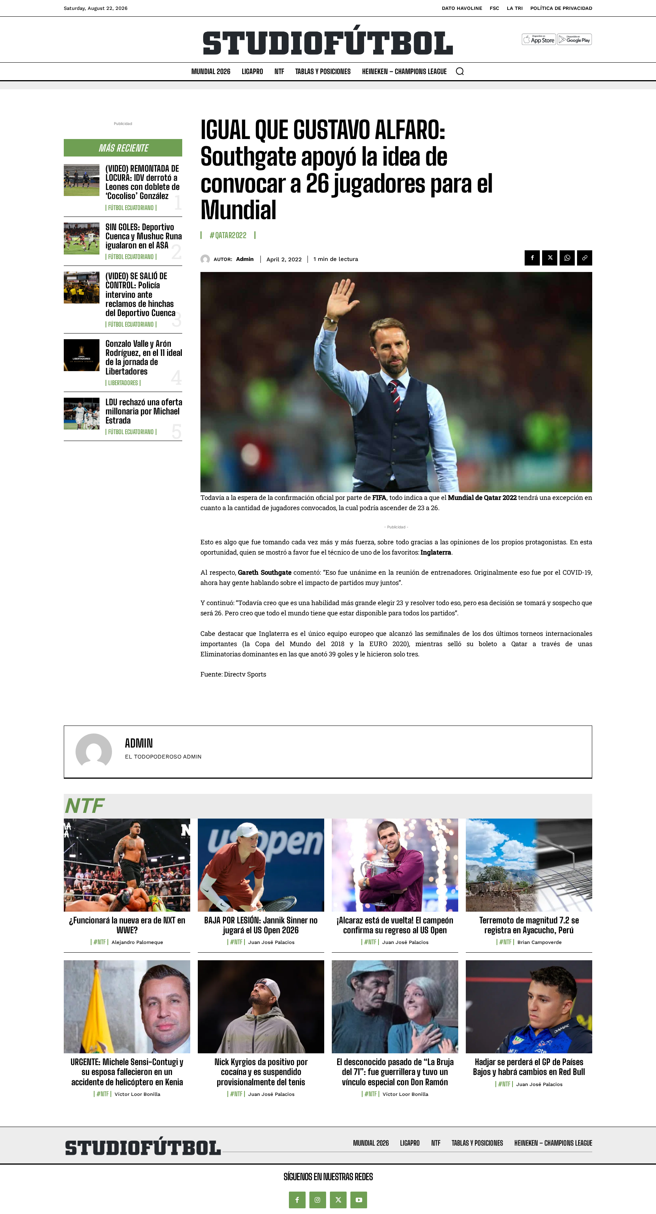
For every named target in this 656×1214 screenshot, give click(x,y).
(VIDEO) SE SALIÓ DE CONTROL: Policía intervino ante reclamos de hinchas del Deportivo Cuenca (140, 294)
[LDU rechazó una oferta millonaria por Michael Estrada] (81, 414)
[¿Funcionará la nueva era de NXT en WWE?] (127, 869)
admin (245, 259)
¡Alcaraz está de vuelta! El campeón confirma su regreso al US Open (395, 925)
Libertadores (123, 383)
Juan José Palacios (271, 942)
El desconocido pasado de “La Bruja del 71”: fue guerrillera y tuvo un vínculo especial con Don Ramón (395, 1072)
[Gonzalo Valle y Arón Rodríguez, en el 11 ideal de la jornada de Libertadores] (81, 355)
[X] (549, 258)
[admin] (207, 259)
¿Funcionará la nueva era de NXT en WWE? (127, 925)
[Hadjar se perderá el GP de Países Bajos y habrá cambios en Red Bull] (529, 1010)
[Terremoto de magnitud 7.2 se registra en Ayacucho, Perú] (529, 869)
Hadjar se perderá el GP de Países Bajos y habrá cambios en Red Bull (529, 1067)
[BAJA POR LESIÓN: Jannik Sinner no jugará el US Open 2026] (261, 869)
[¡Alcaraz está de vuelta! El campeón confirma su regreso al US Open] (395, 869)
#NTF (99, 942)
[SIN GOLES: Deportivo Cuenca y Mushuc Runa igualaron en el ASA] (81, 238)
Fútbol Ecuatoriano (131, 208)
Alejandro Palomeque (137, 942)
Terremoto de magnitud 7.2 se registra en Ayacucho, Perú (529, 925)
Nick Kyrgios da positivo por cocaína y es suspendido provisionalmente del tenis (261, 1072)
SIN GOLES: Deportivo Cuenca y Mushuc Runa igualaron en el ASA (144, 236)
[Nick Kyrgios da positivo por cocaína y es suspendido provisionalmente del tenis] (261, 1010)
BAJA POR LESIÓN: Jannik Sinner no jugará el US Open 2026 (261, 925)
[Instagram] (317, 1200)
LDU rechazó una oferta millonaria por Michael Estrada (144, 411)
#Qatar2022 (228, 235)
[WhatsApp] (567, 258)
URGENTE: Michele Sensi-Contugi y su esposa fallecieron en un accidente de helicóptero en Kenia (127, 1072)
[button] (460, 71)
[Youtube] (358, 1200)
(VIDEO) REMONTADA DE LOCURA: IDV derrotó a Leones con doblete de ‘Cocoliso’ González (143, 182)
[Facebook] (532, 258)
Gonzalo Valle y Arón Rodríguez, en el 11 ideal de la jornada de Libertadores (144, 357)
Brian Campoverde (539, 942)
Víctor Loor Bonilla (137, 1094)
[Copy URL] (584, 258)
